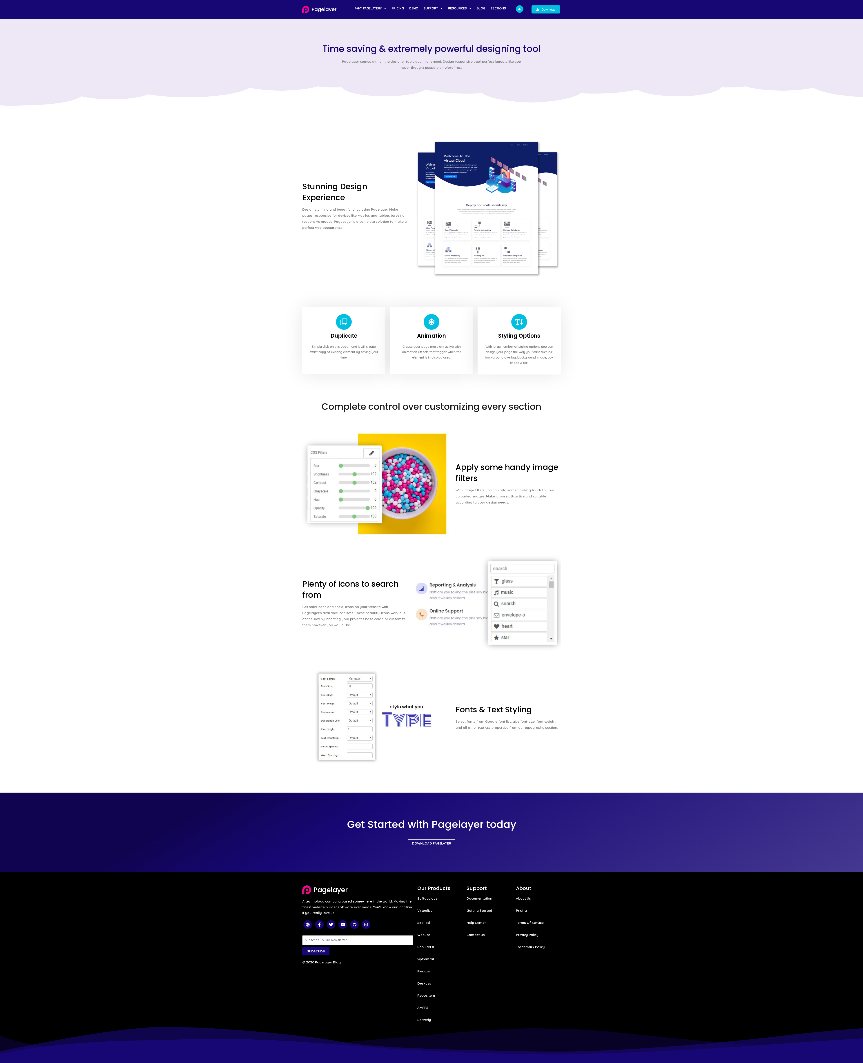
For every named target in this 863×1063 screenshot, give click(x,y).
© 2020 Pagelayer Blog (321, 962)
